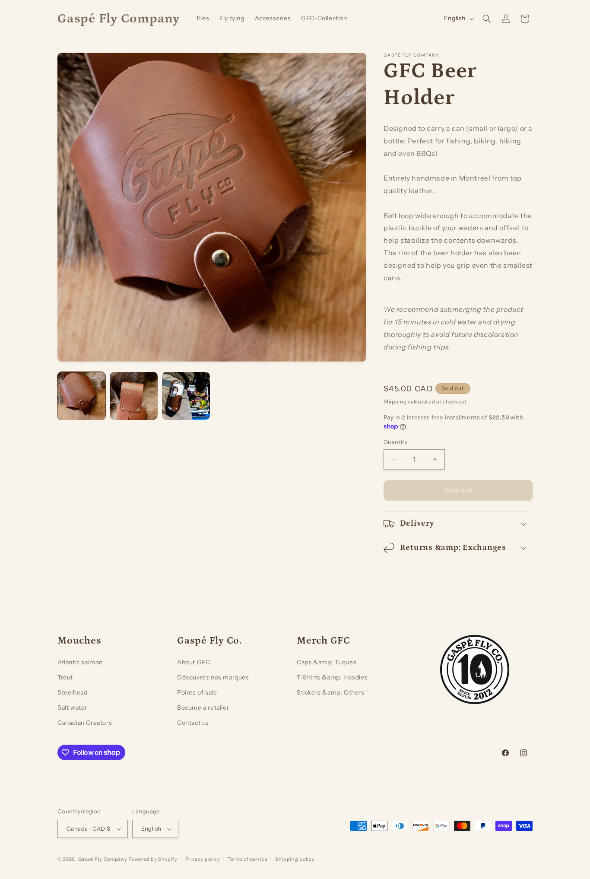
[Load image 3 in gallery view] (186, 396)
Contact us (193, 723)
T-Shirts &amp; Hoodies (332, 677)
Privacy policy (202, 859)
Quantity (396, 441)
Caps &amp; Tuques (326, 662)
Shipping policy (295, 859)
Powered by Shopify (153, 859)
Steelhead (72, 692)
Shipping (395, 401)
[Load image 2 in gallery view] (134, 396)
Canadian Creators (84, 723)
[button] (486, 18)
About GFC (193, 662)
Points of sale (197, 692)
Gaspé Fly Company (102, 859)
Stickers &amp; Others (331, 692)
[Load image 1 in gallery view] (81, 396)
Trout (65, 677)
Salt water (72, 707)
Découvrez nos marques (213, 677)
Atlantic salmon (80, 662)
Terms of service (247, 859)
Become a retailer (203, 707)
